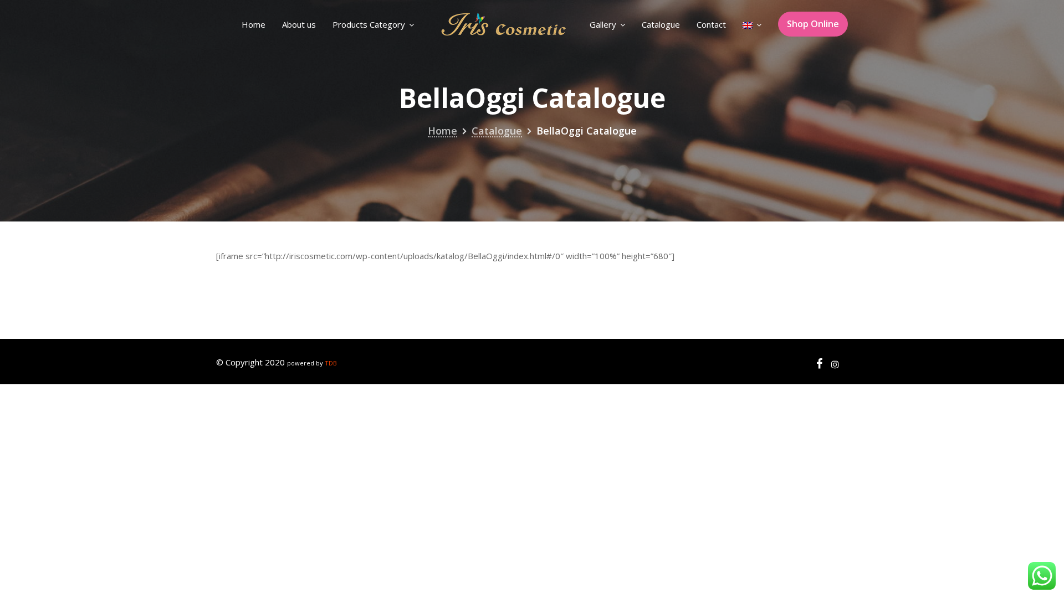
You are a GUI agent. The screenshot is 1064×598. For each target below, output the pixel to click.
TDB (331, 363)
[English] (752, 24)
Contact (711, 24)
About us (299, 24)
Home (253, 24)
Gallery (603, 24)
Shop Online (813, 24)
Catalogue (661, 24)
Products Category (368, 24)
